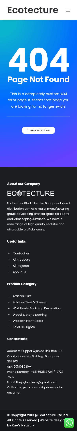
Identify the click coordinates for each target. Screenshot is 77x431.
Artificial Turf (22, 296)
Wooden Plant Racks (28, 321)
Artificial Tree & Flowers (30, 302)
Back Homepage (40, 130)
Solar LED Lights (24, 327)
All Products (21, 259)
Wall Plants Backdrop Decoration (37, 308)
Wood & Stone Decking (30, 314)
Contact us (21, 253)
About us (19, 272)
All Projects (21, 266)
